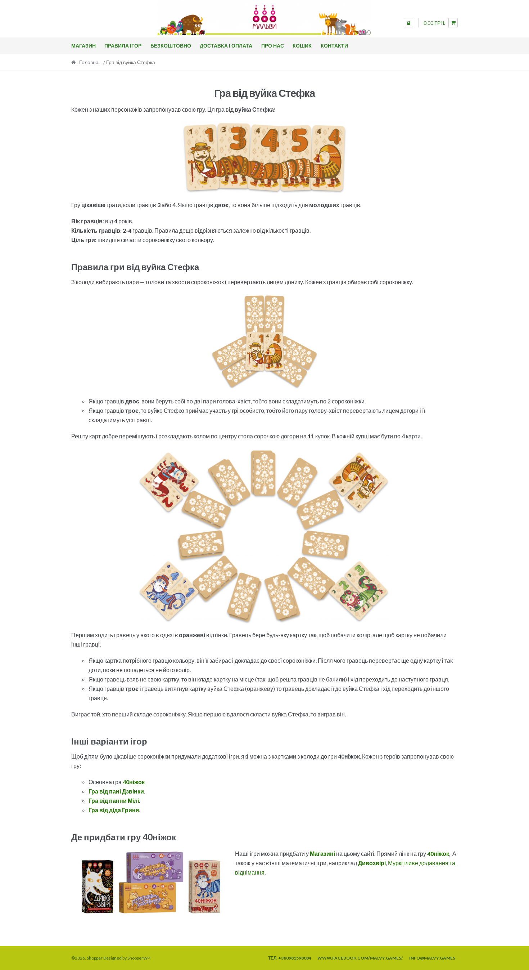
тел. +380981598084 (289, 958)
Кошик (302, 46)
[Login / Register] (408, 22)
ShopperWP (138, 958)
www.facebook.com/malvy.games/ (360, 958)
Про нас (272, 46)
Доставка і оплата (226, 46)
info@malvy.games (432, 958)
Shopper (95, 958)
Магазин (83, 46)
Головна (89, 62)
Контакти (334, 46)
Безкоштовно (170, 46)
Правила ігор (122, 46)
